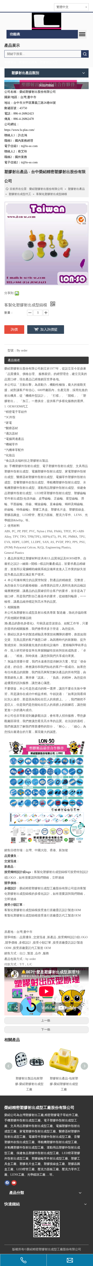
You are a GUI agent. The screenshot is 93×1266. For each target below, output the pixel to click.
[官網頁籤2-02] (46, 21)
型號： (12, 350)
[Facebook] (7, 1183)
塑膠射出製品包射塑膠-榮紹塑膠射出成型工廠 (29, 1084)
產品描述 (14, 360)
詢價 (14, 329)
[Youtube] (14, 1183)
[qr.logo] (46, 1224)
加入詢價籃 (49, 329)
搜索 (84, 53)
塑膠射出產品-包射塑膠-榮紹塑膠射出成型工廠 (64, 1084)
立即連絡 (58, 877)
